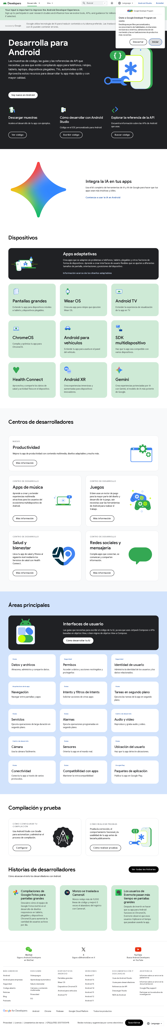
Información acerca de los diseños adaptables (87, 273)
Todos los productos (102, 1011)
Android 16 (89, 979)
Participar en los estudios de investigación (151, 993)
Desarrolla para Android (38, 47)
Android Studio (145, 3)
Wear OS (61, 982)
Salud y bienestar (37, 984)
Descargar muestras (22, 118)
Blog (5, 996)
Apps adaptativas (80, 253)
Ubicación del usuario (129, 747)
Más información (25, 463)
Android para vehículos (67, 990)
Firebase (60, 1011)
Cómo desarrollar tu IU (78, 640)
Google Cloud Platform (78, 1011)
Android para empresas (13, 979)
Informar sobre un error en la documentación (151, 983)
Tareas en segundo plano (132, 692)
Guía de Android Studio (122, 978)
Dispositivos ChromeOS (67, 986)
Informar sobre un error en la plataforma (151, 976)
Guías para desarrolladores (123, 982)
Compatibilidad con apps (80, 771)
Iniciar (155, 42)
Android (6, 975)
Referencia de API (119, 986)
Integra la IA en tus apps (109, 181)
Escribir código (71, 135)
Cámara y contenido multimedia (38, 989)
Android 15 (89, 984)
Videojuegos (35, 975)
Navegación (19, 692)
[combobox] (94, 3)
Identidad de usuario (129, 665)
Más (49, 3)
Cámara (17, 747)
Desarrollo (32, 3)
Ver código (17, 135)
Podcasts (7, 1000)
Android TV (62, 995)
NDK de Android (119, 995)
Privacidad (34, 994)
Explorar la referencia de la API (132, 118)
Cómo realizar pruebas (105, 848)
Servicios (17, 720)
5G (31, 998)
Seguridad (7, 984)
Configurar (22, 848)
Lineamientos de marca (34, 1023)
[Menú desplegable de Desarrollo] (40, 3)
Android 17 (89, 975)
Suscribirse (134, 1022)
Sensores (69, 747)
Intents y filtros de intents (81, 692)
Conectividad (21, 771)
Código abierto (9, 988)
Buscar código (122, 135)
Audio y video (124, 720)
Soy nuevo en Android (23, 95)
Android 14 (89, 988)
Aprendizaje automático (40, 979)
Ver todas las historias (144, 869)
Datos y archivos (23, 665)
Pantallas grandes (65, 978)
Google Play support (148, 988)
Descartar (138, 42)
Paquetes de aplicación (130, 771)
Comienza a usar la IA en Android (103, 197)
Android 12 (89, 996)
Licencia (18, 1023)
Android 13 (89, 992)
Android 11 (89, 1000)
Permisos (69, 665)
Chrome (47, 1011)
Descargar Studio (119, 990)
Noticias (6, 992)
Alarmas (68, 720)
